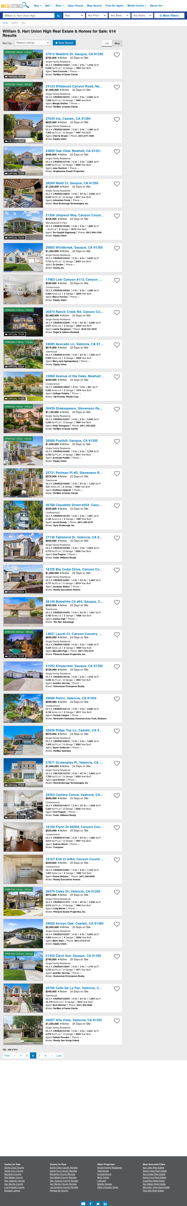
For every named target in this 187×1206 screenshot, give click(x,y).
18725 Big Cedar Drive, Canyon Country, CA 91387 (85, 569)
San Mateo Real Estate (154, 1183)
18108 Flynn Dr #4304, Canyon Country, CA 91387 (84, 826)
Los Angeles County (14, 1187)
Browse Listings (12, 1190)
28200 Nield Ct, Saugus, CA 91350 (72, 183)
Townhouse (103, 1170)
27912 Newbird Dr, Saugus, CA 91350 (74, 54)
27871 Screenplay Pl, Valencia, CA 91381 (77, 762)
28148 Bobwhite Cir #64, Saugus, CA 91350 (79, 601)
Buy (36, 5)
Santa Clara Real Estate (155, 1170)
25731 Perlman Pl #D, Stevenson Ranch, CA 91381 (85, 472)
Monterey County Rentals (62, 1174)
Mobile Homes (104, 1183)
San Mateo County (13, 1177)
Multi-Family (103, 1177)
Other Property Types (107, 1187)
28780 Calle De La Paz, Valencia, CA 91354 (78, 987)
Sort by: (7, 43)
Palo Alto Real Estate (153, 1190)
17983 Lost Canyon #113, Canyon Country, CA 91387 (86, 279)
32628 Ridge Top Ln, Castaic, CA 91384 (76, 730)
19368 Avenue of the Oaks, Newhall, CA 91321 (81, 376)
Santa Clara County (14, 1167)
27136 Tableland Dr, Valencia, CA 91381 (76, 537)
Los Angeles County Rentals (64, 1187)
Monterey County (12, 1174)
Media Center (135, 5)
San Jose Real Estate (153, 1167)
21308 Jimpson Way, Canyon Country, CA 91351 (83, 215)
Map (117, 43)
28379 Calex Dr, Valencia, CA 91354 (73, 891)
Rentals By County (59, 1190)
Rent (59, 5)
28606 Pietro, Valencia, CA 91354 (71, 698)
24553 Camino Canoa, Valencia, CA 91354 (78, 794)
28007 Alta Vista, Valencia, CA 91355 (74, 1020)
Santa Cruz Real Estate (154, 1177)
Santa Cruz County (13, 1170)
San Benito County (13, 1183)
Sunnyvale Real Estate (154, 1174)
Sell (47, 5)
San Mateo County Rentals (63, 1177)
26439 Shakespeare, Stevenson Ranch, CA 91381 (84, 408)
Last (59, 1055)
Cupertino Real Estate (154, 1180)
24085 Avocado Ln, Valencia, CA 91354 (76, 344)
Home (5, 22)
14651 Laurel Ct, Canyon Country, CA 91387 (80, 633)
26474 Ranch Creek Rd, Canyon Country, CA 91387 (85, 311)
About (156, 5)
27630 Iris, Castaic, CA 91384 (68, 118)
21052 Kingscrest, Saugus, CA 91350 (74, 665)
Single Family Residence (109, 1167)
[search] (58, 15)
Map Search (94, 5)
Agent (115, 5)
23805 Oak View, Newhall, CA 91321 (73, 150)
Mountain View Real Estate (156, 1187)
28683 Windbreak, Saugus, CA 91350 (74, 247)
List (107, 43)
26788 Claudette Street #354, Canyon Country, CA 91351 (89, 504)
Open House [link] (75, 5)
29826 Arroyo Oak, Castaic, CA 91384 (75, 923)
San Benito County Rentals (63, 1183)
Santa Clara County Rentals (64, 1167)
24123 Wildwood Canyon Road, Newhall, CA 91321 (85, 86)
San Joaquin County (14, 1180)
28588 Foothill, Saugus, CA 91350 (72, 440)
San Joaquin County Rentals (64, 1180)
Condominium (104, 1174)
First (6, 1055)
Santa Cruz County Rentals (63, 1170)
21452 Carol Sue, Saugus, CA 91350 (73, 955)
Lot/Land (101, 1180)
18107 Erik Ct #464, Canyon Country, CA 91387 (82, 859)
